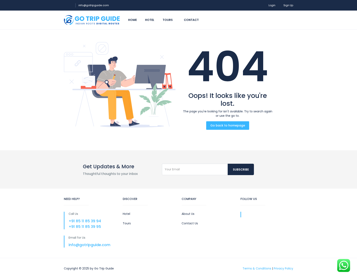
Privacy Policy (283, 268)
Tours (168, 20)
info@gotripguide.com (94, 5)
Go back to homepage (227, 125)
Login (272, 5)
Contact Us (190, 223)
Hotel (149, 20)
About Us (188, 214)
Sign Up (288, 5)
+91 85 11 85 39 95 (85, 226)
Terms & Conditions (257, 268)
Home (132, 20)
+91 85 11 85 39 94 (85, 221)
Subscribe (241, 169)
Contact (191, 20)
